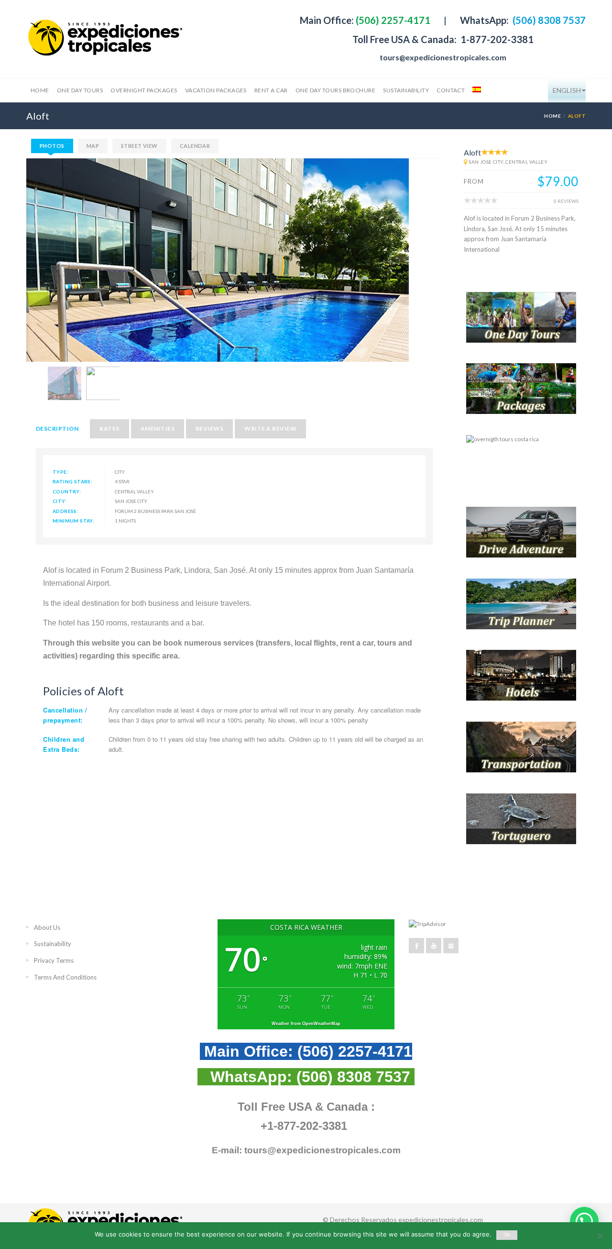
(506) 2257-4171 (392, 20)
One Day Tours (80, 90)
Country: (67, 491)
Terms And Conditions (65, 977)
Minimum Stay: (73, 521)
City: (59, 501)
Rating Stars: (72, 481)
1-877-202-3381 (496, 39)
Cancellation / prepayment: (65, 714)
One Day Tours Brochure (335, 90)
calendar (195, 146)
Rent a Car (271, 90)
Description (57, 428)
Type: (60, 472)
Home (40, 90)
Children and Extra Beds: (63, 744)
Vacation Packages (216, 90)
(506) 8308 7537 (548, 20)
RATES (109, 428)
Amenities (158, 428)
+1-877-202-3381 (304, 1125)
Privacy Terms (54, 960)
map (93, 146)
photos (52, 146)
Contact (451, 90)
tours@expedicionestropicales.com (443, 57)
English (567, 90)
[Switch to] (475, 90)
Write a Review (270, 428)
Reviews (209, 428)
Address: (65, 511)
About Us (47, 927)
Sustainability (406, 90)
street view (139, 146)
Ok (507, 1235)
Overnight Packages (143, 90)
